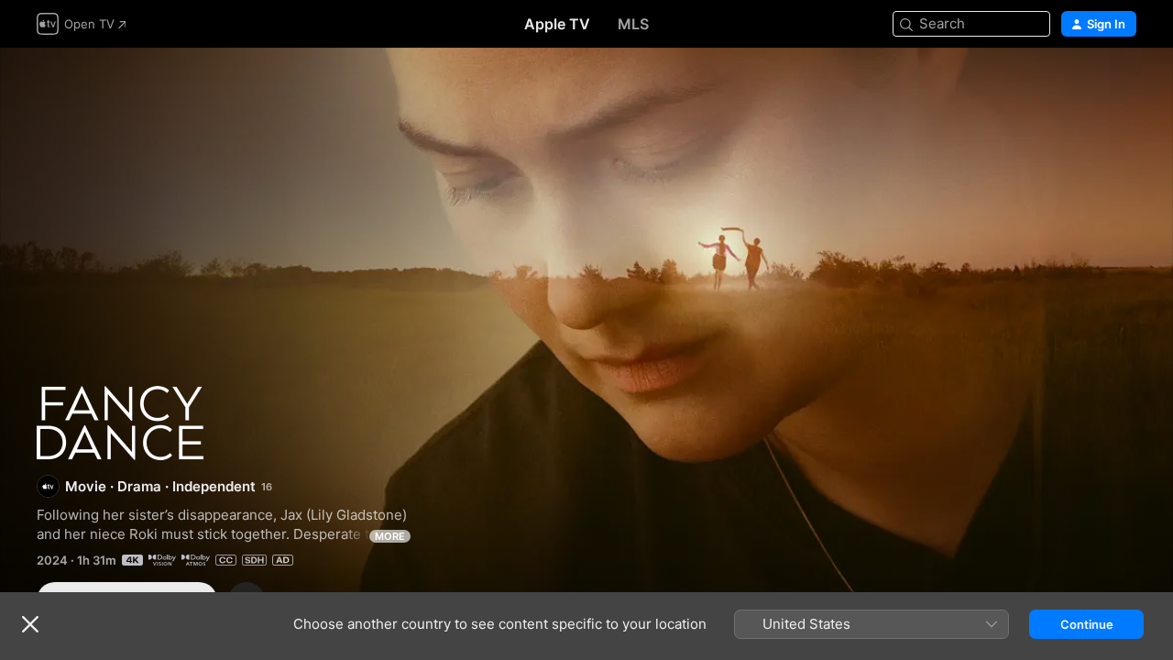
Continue (1086, 624)
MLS (633, 24)
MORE (390, 536)
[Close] (30, 624)
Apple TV (557, 24)
